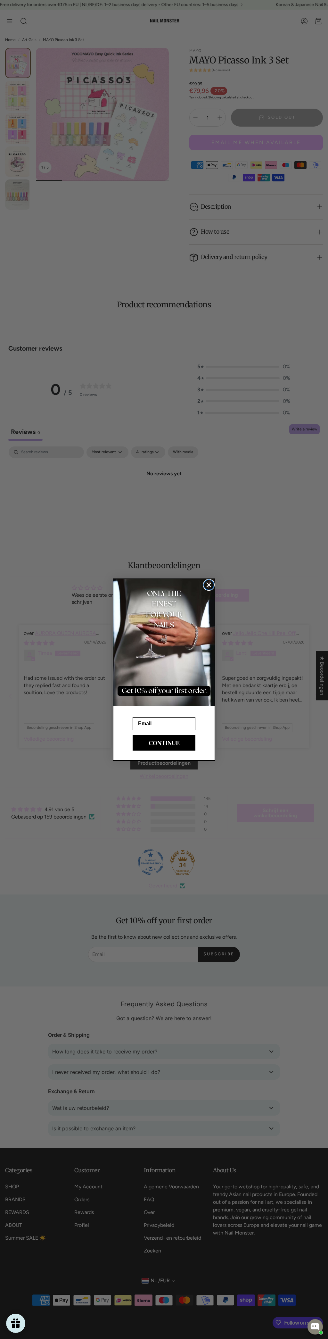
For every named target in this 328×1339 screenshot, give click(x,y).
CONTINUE (164, 743)
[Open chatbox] (315, 1327)
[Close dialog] (209, 585)
